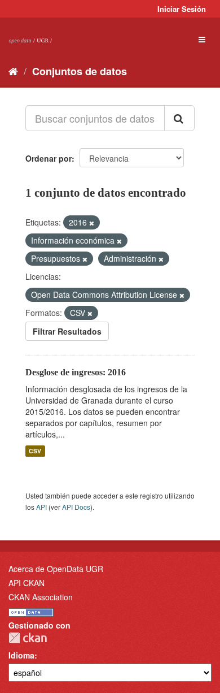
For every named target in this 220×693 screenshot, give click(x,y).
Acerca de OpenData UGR (55, 568)
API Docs (76, 507)
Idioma (21, 655)
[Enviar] (179, 118)
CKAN (27, 638)
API (41, 507)
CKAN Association (40, 597)
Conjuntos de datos (79, 71)
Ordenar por (48, 158)
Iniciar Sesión (181, 8)
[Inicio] (13, 70)
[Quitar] (91, 222)
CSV (35, 451)
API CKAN (26, 582)
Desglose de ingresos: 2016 (75, 372)
